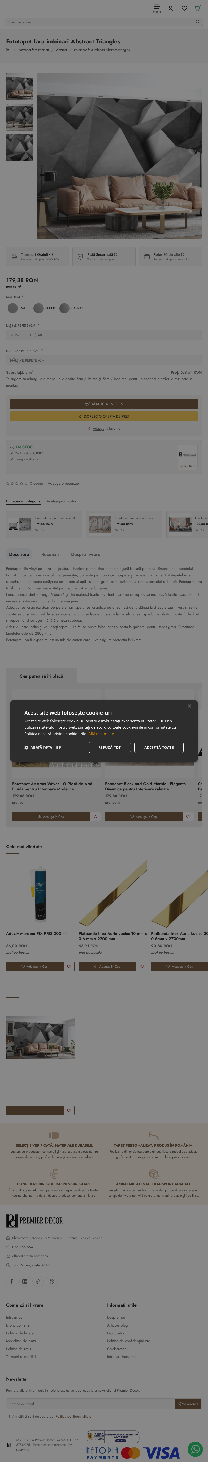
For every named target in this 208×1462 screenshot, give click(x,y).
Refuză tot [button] (109, 747)
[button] (42, 747)
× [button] (189, 706)
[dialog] (104, 731)
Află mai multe (101, 733)
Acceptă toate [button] (159, 747)
